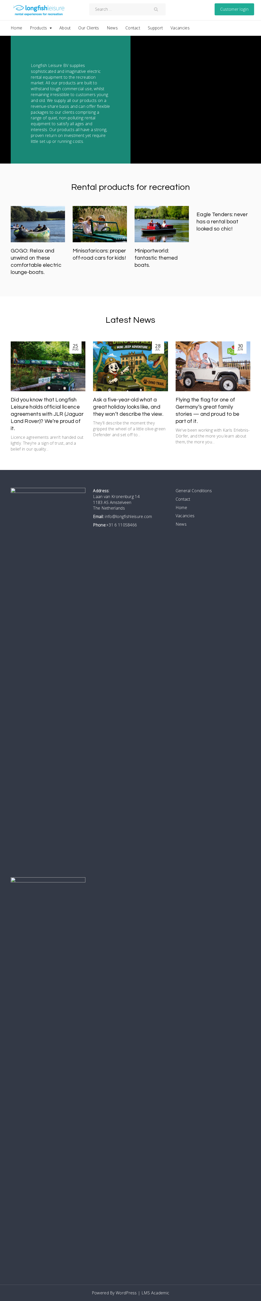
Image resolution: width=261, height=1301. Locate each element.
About (65, 28)
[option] (38, 242)
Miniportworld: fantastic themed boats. (156, 258)
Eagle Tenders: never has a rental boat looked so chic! (222, 222)
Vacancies (180, 28)
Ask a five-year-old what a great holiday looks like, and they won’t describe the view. (128, 407)
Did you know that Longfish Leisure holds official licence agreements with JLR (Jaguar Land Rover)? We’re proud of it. (47, 414)
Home (16, 28)
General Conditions (194, 490)
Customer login (234, 9)
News (112, 28)
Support (155, 28)
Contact (132, 28)
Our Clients (88, 28)
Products (38, 28)
